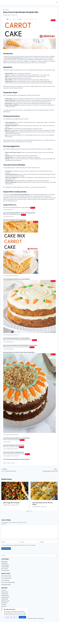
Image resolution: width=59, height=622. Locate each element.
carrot (8, 462)
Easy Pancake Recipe (6, 575)
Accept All (22, 617)
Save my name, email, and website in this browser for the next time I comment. (19, 545)
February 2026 (4, 592)
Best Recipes (5, 9)
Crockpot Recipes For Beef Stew (50, 470)
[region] (15, 613)
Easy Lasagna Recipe (6, 578)
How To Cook (4, 568)
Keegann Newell (7, 504)
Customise (8, 617)
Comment (4, 523)
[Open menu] (56, 2)
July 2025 (3, 604)
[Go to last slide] (3, 496)
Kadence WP (41, 618)
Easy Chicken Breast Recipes (8, 582)
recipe (13, 462)
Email (22, 542)
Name (3, 542)
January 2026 (4, 593)
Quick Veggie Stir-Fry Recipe (11, 502)
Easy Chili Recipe (5, 580)
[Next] (56, 496)
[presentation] (14, 491)
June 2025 (3, 606)
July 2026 (3, 590)
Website (42, 542)
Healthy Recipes (5, 566)
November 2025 (5, 597)
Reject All (15, 617)
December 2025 (5, 595)
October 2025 (4, 599)
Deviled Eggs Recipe (6, 584)
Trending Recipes (5, 570)
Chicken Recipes (5, 565)
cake (5, 462)
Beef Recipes (4, 561)
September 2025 (5, 600)
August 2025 (4, 602)
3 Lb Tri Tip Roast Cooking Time (8, 470)
